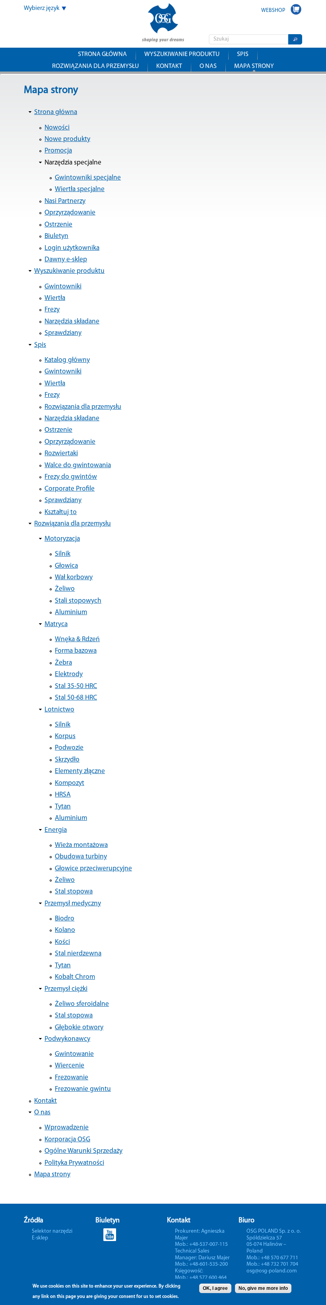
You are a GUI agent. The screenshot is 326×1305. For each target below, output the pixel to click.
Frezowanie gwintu (83, 1089)
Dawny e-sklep (66, 259)
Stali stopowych (78, 600)
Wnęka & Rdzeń (77, 639)
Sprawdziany (63, 333)
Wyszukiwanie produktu (181, 54)
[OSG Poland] (163, 36)
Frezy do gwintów (71, 477)
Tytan (63, 806)
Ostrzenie (58, 224)
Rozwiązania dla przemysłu (95, 66)
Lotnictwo (59, 709)
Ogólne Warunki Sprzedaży (83, 1151)
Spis (242, 54)
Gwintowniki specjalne (88, 177)
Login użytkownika (72, 248)
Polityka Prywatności (74, 1163)
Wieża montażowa (81, 845)
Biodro (64, 918)
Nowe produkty (67, 139)
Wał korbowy (74, 577)
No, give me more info (263, 1288)
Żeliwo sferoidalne (82, 1004)
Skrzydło (67, 759)
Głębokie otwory (79, 1027)
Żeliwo (65, 589)
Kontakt (169, 66)
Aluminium (71, 612)
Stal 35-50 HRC (76, 686)
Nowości (57, 127)
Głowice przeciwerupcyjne (93, 868)
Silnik (62, 554)
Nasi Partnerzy (65, 201)
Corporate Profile (70, 488)
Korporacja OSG (67, 1139)
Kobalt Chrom (75, 977)
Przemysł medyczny (73, 903)
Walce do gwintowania (78, 465)
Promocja (58, 150)
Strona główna (102, 54)
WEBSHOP (273, 10)
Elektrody (69, 674)
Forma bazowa (76, 651)
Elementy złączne (80, 771)
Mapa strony (254, 66)
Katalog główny (67, 360)
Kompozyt (69, 783)
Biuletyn (56, 236)
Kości (62, 942)
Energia (56, 830)
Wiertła (55, 298)
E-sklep (40, 1238)
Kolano (65, 930)
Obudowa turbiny (81, 856)
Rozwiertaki (61, 453)
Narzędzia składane (72, 321)
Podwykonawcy (67, 1039)
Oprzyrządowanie (70, 212)
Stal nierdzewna (78, 953)
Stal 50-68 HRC (76, 697)
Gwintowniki (63, 286)
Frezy (52, 309)
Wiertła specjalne (80, 189)
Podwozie (69, 747)
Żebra (63, 662)
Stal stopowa (74, 891)
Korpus (65, 736)
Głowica (66, 566)
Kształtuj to (61, 512)
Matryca (56, 624)
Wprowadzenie (67, 1127)
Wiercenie (69, 1065)
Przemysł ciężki (66, 989)
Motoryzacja (62, 539)
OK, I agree (215, 1288)
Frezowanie (71, 1077)
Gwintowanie (74, 1054)
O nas (208, 66)
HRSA (63, 794)
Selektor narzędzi (52, 1231)
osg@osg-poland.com (271, 1271)
